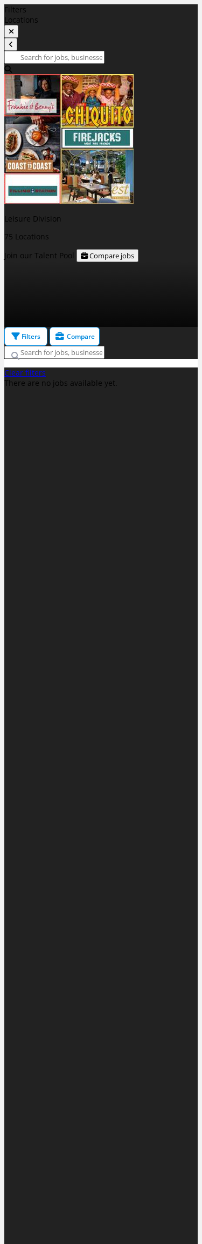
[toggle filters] (11, 31)
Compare (80, 336)
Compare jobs (111, 255)
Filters (30, 336)
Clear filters (25, 372)
